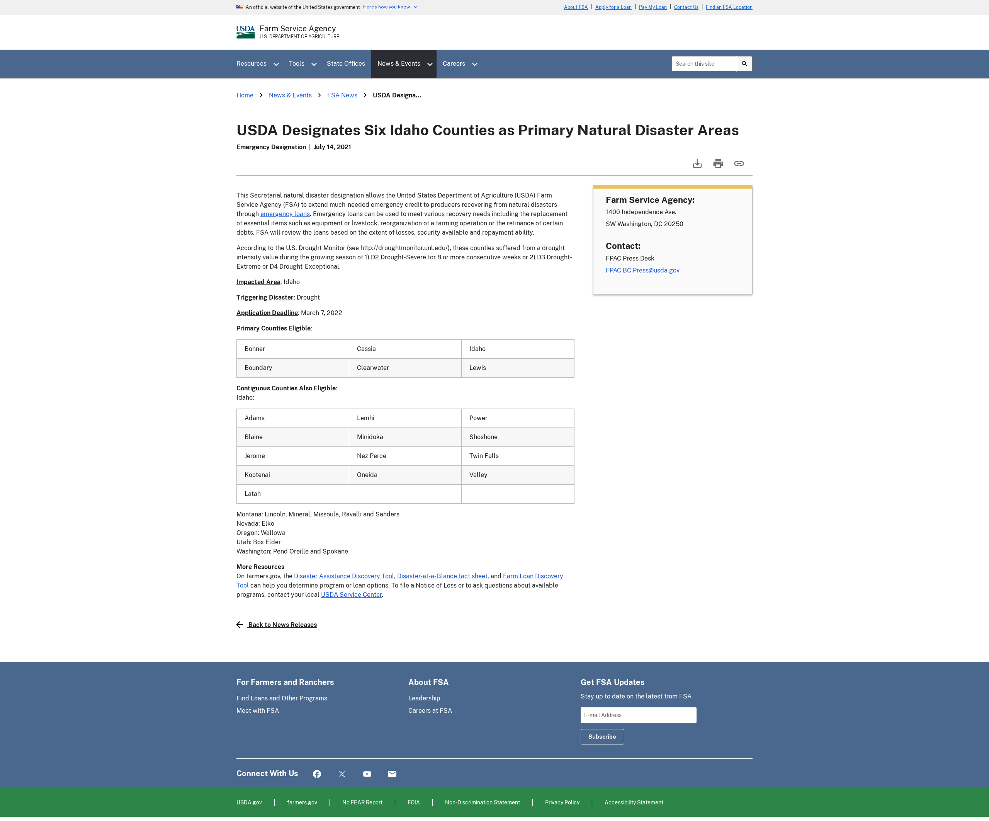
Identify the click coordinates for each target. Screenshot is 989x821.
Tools (296, 63)
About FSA (576, 7)
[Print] (717, 167)
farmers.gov (302, 802)
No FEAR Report (362, 802)
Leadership (424, 698)
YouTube (367, 774)
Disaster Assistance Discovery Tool (344, 576)
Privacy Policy (562, 802)
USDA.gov (249, 802)
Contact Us (686, 7)
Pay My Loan (653, 7)
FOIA (414, 802)
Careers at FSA (430, 710)
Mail (392, 774)
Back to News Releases (282, 625)
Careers (454, 63)
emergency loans (285, 214)
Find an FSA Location (729, 7)
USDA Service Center (351, 594)
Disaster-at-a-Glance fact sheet (442, 576)
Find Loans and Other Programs (281, 698)
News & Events (398, 63)
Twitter (342, 774)
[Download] (696, 167)
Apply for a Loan (613, 7)
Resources (251, 63)
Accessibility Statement (634, 802)
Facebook (317, 774)
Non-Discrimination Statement (482, 802)
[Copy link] (738, 167)
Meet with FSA (257, 710)
